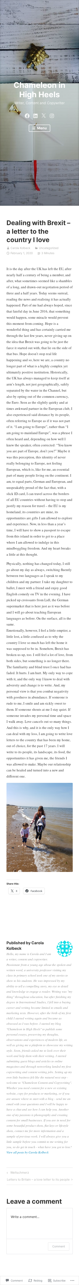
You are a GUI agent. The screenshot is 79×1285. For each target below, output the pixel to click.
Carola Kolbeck (20, 248)
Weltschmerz (17, 1173)
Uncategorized (49, 248)
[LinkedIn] (35, 115)
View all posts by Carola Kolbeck (27, 1152)
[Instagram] (52, 115)
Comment (58, 1246)
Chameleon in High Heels (39, 89)
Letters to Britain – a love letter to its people (38, 1180)
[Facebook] (27, 115)
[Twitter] (43, 115)
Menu (41, 128)
